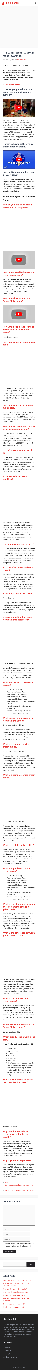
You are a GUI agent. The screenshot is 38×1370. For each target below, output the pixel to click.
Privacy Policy (9, 1354)
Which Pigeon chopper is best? (13, 1307)
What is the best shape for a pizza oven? (19, 1191)
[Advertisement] (19, 26)
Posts (7, 1182)
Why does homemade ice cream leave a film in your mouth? (16, 1134)
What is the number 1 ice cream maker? (15, 999)
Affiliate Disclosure (10, 1357)
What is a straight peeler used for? (15, 1289)
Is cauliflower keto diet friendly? (14, 1295)
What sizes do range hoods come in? (15, 1292)
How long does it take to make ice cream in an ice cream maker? (18, 329)
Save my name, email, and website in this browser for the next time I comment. (19, 1245)
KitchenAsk (12, 3)
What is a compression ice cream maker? (16, 745)
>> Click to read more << (11, 84)
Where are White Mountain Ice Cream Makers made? (18, 1025)
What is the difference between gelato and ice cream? (19, 934)
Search (31, 1264)
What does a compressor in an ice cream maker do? (18, 719)
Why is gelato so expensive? (17, 1160)
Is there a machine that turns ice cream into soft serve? (17, 618)
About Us (7, 1347)
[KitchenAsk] (3, 3)
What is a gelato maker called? (18, 845)
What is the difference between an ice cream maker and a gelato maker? (19, 907)
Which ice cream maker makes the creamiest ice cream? (18, 1081)
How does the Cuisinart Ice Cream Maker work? (16, 299)
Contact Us (7, 1351)
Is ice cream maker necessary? (18, 544)
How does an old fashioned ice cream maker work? (18, 273)
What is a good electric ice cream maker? (16, 869)
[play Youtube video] (19, 108)
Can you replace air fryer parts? (14, 1304)
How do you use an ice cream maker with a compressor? (18, 206)
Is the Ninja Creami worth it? (17, 593)
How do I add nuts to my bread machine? (17, 1280)
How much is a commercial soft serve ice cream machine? (19, 428)
